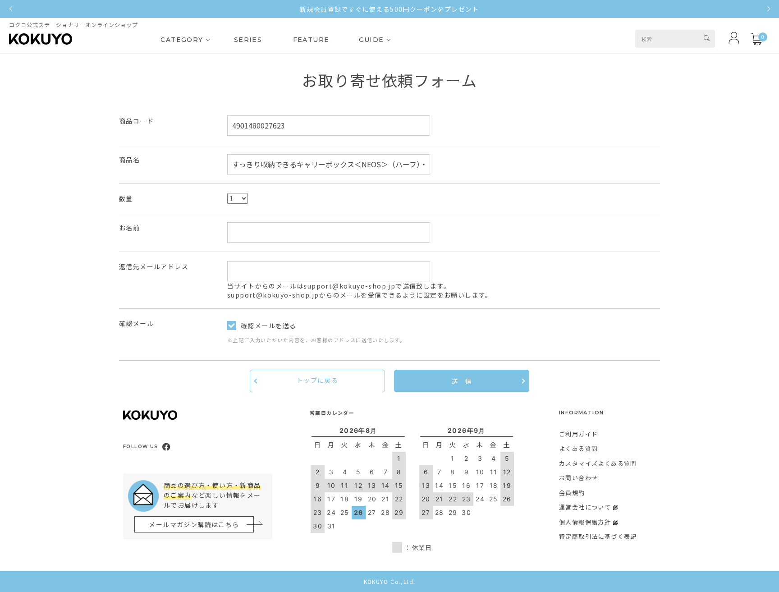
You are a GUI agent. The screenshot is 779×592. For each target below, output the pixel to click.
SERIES (248, 40)
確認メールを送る (268, 325)
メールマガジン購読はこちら (194, 524)
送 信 (461, 380)
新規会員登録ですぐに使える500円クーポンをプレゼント (389, 9)
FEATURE (311, 40)
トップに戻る (317, 380)
